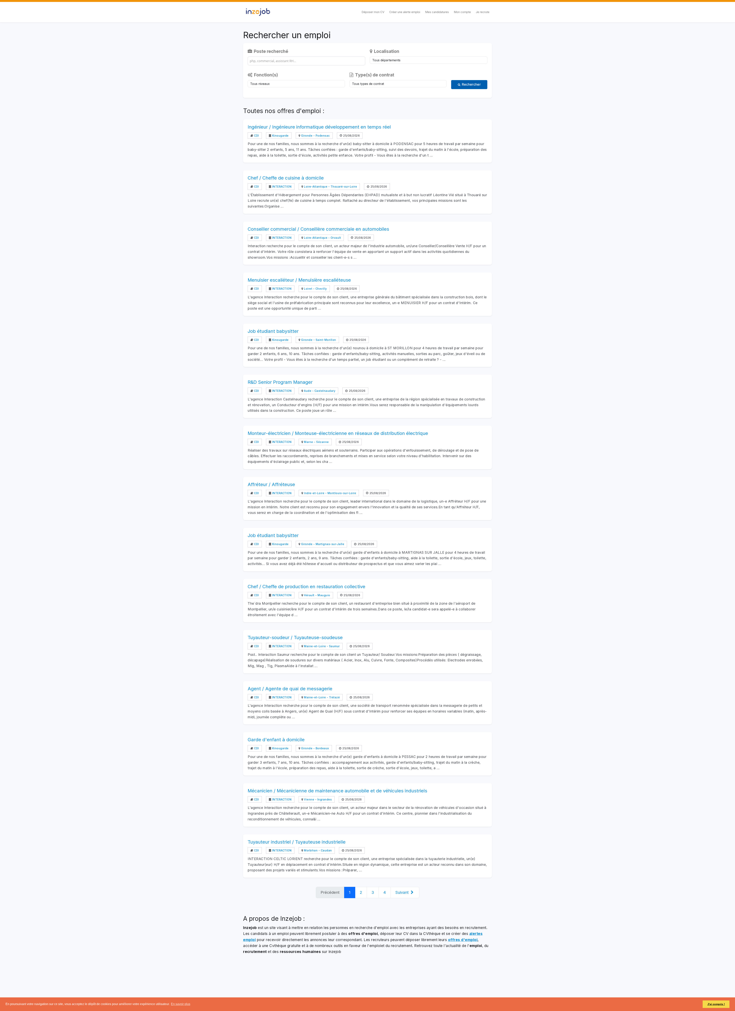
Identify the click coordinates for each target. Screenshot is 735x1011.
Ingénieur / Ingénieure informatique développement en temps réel (319, 127)
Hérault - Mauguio (316, 595)
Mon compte (462, 12)
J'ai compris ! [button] (716, 1004)
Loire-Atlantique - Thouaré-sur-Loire (330, 186)
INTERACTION (281, 186)
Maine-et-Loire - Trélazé (321, 697)
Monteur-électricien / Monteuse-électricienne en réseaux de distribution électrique (338, 433)
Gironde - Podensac (315, 135)
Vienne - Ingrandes (317, 799)
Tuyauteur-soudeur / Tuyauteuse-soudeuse (295, 637)
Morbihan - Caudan (317, 850)
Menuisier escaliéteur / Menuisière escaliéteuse (299, 280)
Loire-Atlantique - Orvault (322, 237)
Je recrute (482, 12)
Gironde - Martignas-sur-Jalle (322, 544)
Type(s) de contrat (374, 74)
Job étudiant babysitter (273, 331)
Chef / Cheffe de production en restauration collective (306, 586)
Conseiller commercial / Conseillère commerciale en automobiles (318, 229)
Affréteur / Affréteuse (271, 484)
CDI (256, 135)
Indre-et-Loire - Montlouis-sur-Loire (329, 493)
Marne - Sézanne (316, 442)
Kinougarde (280, 135)
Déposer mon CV (373, 12)
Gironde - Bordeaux (314, 748)
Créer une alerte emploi (404, 12)
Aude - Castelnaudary (319, 390)
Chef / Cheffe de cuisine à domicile (286, 178)
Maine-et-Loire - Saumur (321, 646)
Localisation (386, 51)
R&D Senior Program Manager (280, 382)
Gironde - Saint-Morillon (318, 339)
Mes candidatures (437, 12)
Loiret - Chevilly (315, 288)
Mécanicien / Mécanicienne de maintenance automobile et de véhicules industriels (337, 791)
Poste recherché (270, 51)
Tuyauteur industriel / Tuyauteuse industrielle (296, 842)
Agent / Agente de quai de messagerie (290, 688)
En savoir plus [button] (180, 1004)
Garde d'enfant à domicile (276, 739)
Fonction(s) (265, 74)
